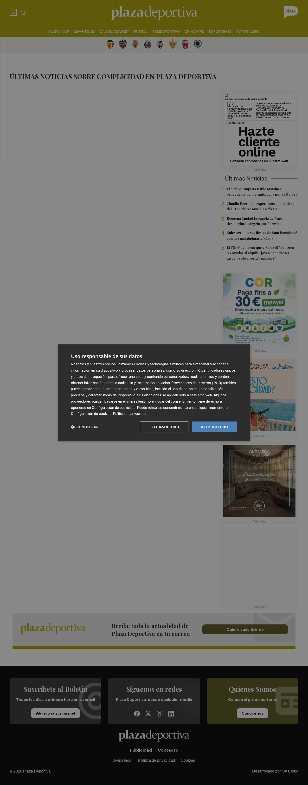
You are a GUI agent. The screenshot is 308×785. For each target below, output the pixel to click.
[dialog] (154, 392)
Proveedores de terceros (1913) (197, 382)
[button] (84, 427)
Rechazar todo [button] (164, 426)
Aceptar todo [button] (214, 426)
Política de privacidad (129, 413)
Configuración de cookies (91, 413)
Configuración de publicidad (113, 407)
